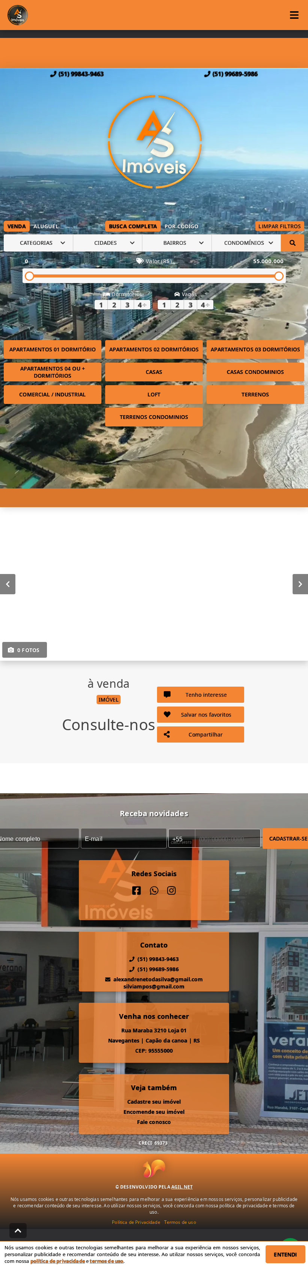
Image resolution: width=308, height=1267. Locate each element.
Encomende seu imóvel (154, 1111)
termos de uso (106, 1261)
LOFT (154, 394)
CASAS (154, 371)
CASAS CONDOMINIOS (255, 371)
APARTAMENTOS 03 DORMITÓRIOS (255, 349)
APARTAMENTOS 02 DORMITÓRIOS (154, 349)
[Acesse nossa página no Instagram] (171, 891)
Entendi (285, 1254)
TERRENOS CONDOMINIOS (154, 416)
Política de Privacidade (136, 1222)
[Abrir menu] (294, 15)
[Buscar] (292, 243)
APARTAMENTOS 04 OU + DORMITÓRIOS (52, 372)
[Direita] (300, 584)
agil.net (182, 1187)
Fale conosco (154, 1121)
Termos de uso (180, 1222)
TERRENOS (255, 394)
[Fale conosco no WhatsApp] (154, 891)
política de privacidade (57, 1261)
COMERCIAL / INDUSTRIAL (52, 394)
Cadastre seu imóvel (154, 1101)
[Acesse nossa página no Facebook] (136, 891)
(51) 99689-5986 (235, 74)
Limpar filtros (279, 226)
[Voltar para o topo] (18, 1230)
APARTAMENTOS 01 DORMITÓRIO (52, 349)
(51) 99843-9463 (81, 74)
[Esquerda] (7, 584)
